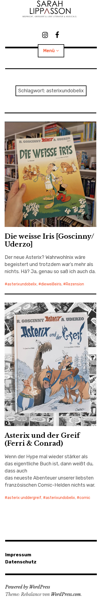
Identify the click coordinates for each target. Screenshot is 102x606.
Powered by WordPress (27, 587)
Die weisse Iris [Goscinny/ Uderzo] (49, 240)
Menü (49, 50)
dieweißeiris (51, 284)
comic (84, 497)
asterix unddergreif (24, 497)
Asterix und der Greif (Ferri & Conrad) (42, 439)
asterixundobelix (22, 284)
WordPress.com (66, 594)
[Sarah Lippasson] (51, 9)
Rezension (75, 284)
